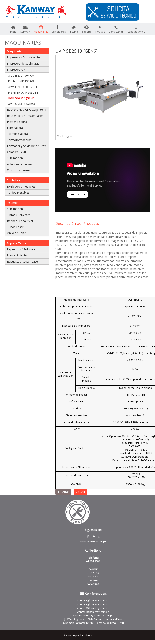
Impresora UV (16, 69)
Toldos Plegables (18, 192)
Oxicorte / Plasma (18, 170)
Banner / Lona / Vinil (20, 221)
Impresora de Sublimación (24, 63)
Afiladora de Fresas (19, 164)
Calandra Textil (16, 152)
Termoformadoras (19, 140)
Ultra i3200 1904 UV (21, 75)
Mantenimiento (17, 255)
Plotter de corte (17, 122)
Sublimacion (15, 158)
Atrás (65, 492)
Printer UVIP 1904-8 (21, 81)
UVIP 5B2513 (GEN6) (21, 98)
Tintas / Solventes (18, 215)
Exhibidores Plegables (21, 186)
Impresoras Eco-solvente (23, 57)
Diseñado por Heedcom (77, 635)
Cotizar (80, 492)
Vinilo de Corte (16, 233)
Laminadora (15, 128)
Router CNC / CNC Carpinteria (26, 110)
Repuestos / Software (21, 249)
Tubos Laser (15, 227)
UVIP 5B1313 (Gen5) (21, 104)
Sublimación (15, 209)
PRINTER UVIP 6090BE (23, 92)
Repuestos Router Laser (23, 261)
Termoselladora (17, 134)
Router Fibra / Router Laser (25, 116)
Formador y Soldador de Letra (27, 146)
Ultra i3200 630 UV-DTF (23, 87)
